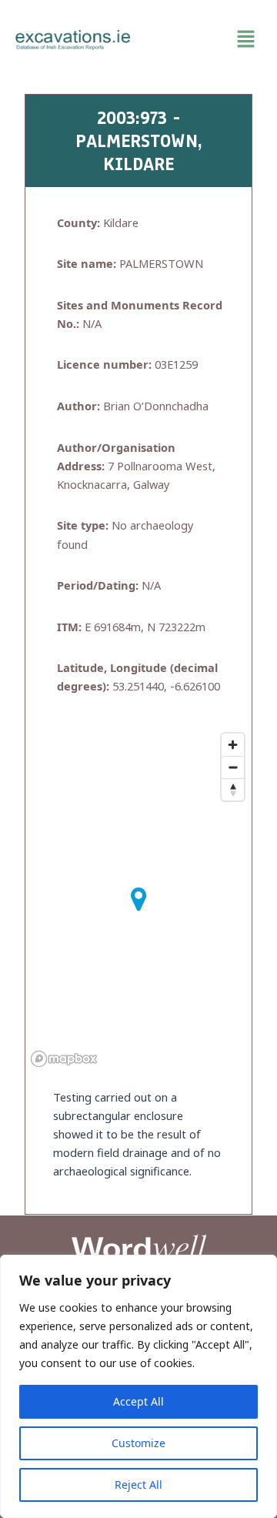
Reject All (138, 1484)
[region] (138, 1386)
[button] (204, 39)
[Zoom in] (233, 745)
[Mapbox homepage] (64, 1059)
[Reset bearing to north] (233, 789)
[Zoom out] (233, 767)
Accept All (138, 1401)
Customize (138, 1443)
